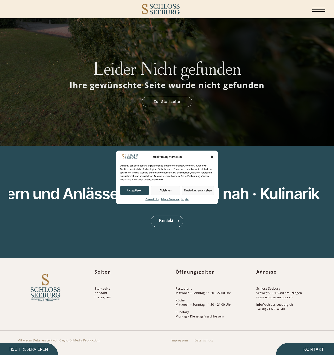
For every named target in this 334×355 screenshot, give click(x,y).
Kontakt (166, 221)
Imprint (185, 199)
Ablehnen (165, 190)
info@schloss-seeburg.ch (274, 304)
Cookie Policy (152, 199)
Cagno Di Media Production (79, 340)
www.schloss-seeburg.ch (274, 297)
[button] (212, 157)
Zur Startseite (167, 102)
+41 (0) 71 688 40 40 (270, 309)
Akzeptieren (134, 190)
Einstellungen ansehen (198, 190)
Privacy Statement (170, 199)
